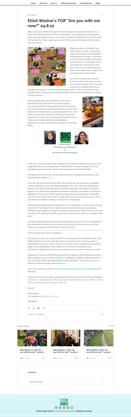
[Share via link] (44, 308)
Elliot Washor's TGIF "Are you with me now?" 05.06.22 (65, 351)
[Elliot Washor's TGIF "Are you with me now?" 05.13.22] (32, 338)
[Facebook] (56, 407)
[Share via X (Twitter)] (34, 308)
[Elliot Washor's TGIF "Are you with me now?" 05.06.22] (65, 338)
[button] (54, 2)
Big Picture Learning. (84, 411)
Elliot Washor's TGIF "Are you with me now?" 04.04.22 (98, 351)
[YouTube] (71, 407)
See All (111, 326)
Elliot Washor (32, 301)
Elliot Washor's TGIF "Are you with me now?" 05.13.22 (32, 351)
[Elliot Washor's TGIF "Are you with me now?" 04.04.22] (98, 338)
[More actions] (102, 15)
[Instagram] (60, 407)
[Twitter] (64, 407)
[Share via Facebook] (29, 308)
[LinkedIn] (68, 407)
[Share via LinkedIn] (39, 308)
